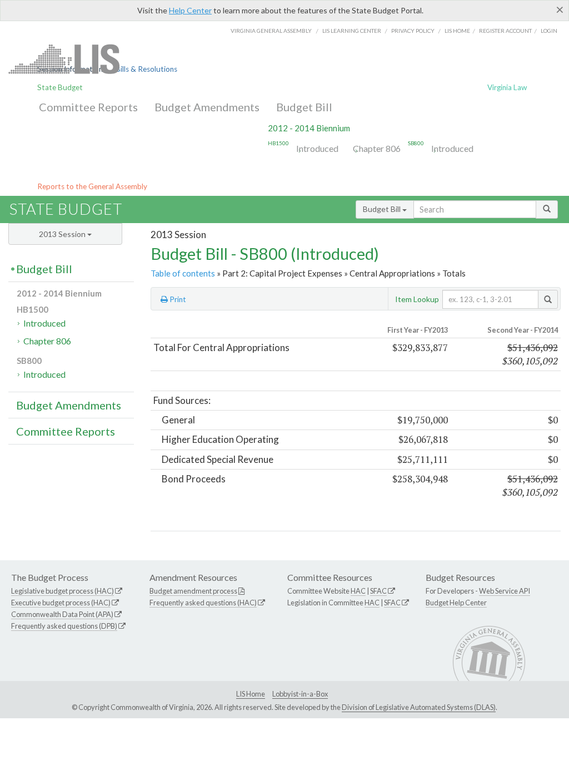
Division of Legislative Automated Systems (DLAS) (419, 707)
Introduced (317, 148)
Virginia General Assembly (271, 30)
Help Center (190, 10)
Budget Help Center (456, 602)
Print (177, 299)
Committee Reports (88, 106)
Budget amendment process (193, 590)
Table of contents (183, 273)
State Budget (60, 87)
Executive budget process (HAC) (61, 602)
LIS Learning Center (351, 30)
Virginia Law (507, 87)
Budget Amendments (206, 106)
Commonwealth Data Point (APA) (62, 614)
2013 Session (63, 234)
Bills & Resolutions (146, 69)
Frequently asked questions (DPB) (64, 625)
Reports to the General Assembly (92, 186)
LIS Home (250, 693)
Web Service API (504, 590)
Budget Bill (304, 106)
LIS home (457, 30)
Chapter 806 (377, 148)
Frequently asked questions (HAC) (203, 602)
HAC (358, 590)
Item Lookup (417, 299)
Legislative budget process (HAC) (62, 590)
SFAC (378, 590)
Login (549, 30)
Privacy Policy (413, 30)
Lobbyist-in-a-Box (300, 693)
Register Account (505, 30)
